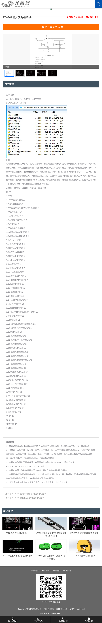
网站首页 (12, 621)
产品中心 (37, 621)
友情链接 (56, 570)
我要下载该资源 (51, 27)
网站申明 (45, 570)
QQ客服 (89, 621)
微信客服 (63, 621)
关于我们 (35, 570)
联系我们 (67, 570)
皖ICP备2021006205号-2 (51, 613)
